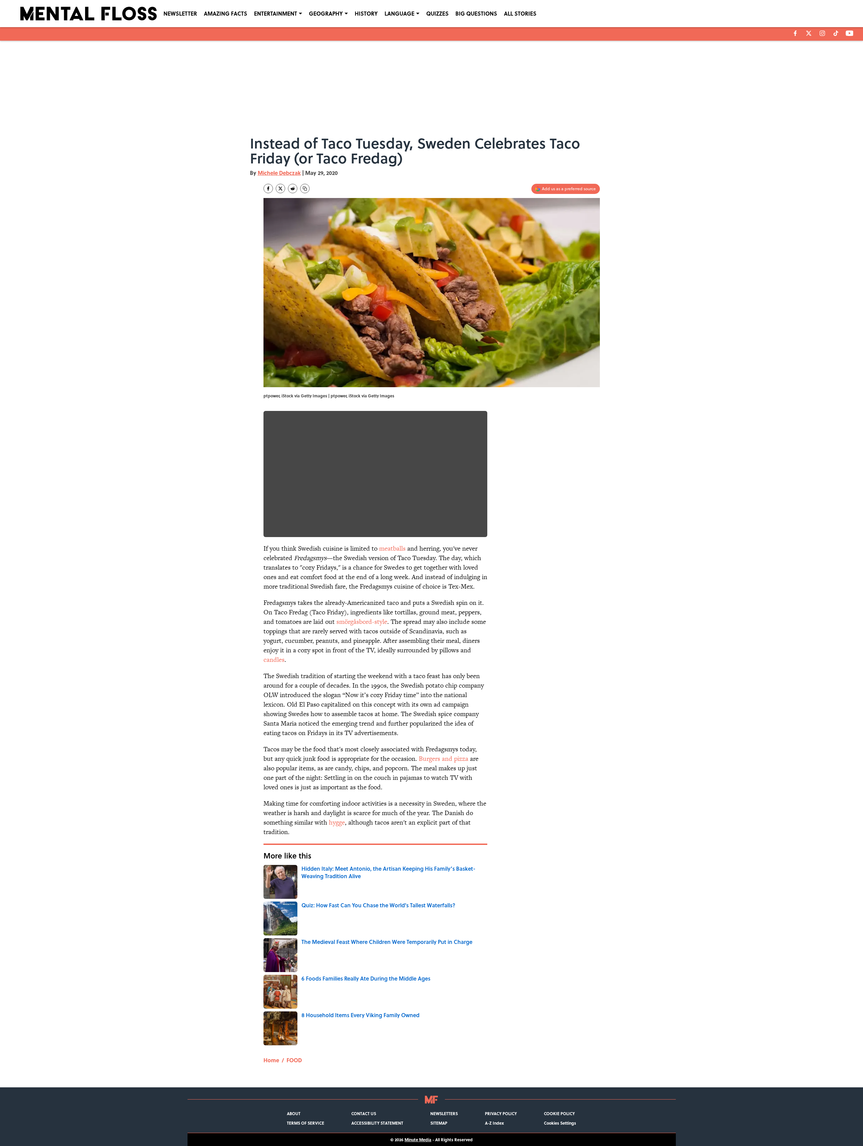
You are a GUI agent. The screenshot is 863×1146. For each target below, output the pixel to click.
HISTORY (366, 13)
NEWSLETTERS (444, 1113)
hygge (337, 822)
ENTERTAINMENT (275, 13)
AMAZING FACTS (225, 13)
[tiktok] (835, 33)
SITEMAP (438, 1123)
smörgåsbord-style (361, 621)
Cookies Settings (560, 1123)
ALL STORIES (520, 13)
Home (271, 1060)
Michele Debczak (279, 173)
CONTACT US (363, 1113)
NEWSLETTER (180, 13)
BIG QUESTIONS (476, 13)
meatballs (392, 548)
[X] (808, 33)
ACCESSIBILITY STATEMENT (377, 1123)
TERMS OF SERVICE (305, 1123)
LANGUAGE (399, 13)
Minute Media (418, 1140)
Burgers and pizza (444, 758)
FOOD (294, 1060)
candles (274, 659)
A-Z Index (494, 1123)
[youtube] (850, 33)
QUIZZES (437, 13)
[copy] (305, 188)
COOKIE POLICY (559, 1113)
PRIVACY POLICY (501, 1113)
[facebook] (795, 33)
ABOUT (293, 1113)
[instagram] (822, 33)
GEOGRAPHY (326, 13)
